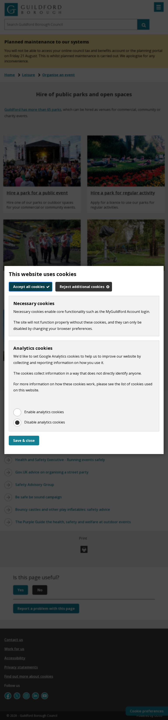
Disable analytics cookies (44, 422)
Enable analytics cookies (44, 412)
